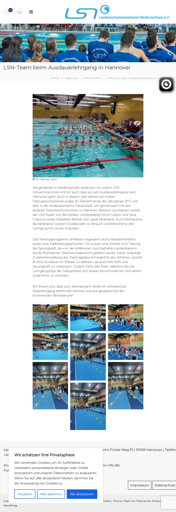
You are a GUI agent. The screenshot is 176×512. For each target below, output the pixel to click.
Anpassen (25, 494)
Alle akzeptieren (82, 494)
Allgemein (71, 78)
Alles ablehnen (51, 494)
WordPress (10, 505)
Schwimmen (92, 78)
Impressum (139, 485)
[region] (56, 475)
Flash (127, 501)
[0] (7, 12)
